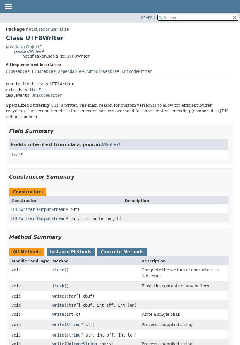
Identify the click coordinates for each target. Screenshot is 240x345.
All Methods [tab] (27, 251)
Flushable (42, 71)
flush (58, 286)
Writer (32, 89)
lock (16, 154)
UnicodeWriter (137, 71)
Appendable (69, 71)
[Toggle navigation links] (8, 7)
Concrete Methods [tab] (122, 251)
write (58, 296)
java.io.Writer (28, 51)
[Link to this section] (57, 131)
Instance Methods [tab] (70, 251)
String (73, 324)
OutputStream (51, 209)
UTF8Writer (23, 209)
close (58, 270)
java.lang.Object (23, 46)
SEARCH (148, 18)
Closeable (16, 71)
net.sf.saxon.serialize (47, 29)
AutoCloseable (101, 71)
